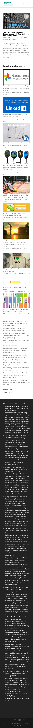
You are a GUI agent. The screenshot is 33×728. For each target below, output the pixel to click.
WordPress (17, 725)
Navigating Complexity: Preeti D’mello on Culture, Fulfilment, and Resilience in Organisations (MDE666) (15, 357)
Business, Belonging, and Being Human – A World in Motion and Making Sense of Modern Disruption (16, 350)
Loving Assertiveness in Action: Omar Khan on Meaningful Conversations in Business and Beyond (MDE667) (16, 343)
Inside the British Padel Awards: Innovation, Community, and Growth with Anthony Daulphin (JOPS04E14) (16, 375)
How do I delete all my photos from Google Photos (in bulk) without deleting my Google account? (16, 88)
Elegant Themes (17, 723)
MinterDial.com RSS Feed (15, 403)
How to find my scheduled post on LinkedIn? (16, 143)
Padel (11, 39)
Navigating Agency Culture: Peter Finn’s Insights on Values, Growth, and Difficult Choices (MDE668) (15, 323)
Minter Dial (8, 37)
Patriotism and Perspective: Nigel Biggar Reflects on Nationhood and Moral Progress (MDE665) (16, 382)
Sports (15, 39)
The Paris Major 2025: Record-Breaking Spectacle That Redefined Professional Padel (16, 34)
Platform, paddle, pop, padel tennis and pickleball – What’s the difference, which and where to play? (16, 168)
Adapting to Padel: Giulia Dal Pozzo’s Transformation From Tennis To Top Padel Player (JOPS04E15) (16, 336)
